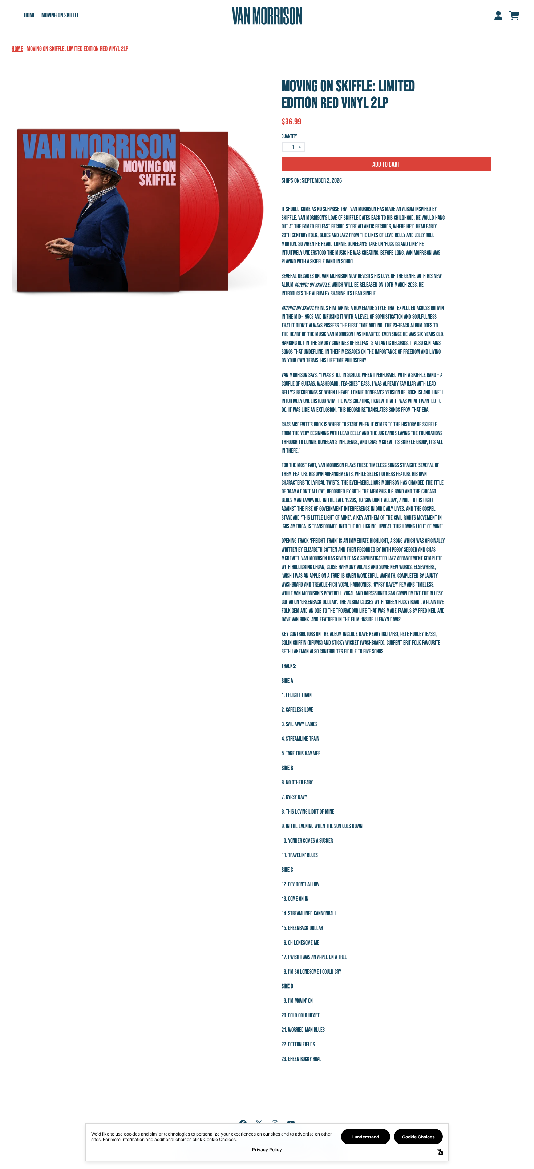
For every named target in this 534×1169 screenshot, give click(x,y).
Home (30, 15)
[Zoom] (139, 205)
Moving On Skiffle (60, 15)
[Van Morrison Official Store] (267, 15)
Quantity (289, 136)
